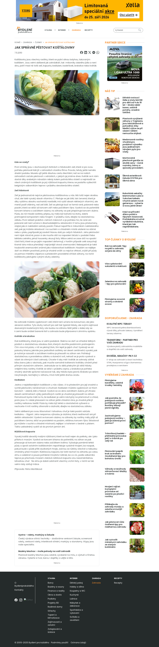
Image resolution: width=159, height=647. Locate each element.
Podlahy (52, 598)
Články (38, 42)
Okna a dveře (55, 594)
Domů (17, 42)
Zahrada (76, 30)
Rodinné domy (55, 606)
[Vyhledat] (140, 30)
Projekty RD (53, 602)
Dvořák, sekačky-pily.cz (122, 356)
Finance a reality (56, 590)
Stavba (48, 30)
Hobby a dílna (77, 586)
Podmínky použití (59, 642)
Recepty (89, 30)
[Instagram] (20, 600)
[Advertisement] (57, 136)
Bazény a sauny (56, 586)
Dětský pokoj (76, 582)
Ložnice (73, 598)
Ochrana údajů (78, 642)
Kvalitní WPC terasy (119, 323)
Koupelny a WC (77, 590)
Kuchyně (74, 594)
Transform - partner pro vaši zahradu (122, 341)
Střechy (52, 610)
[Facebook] (16, 600)
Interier (62, 30)
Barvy (50, 582)
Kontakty (19, 590)
